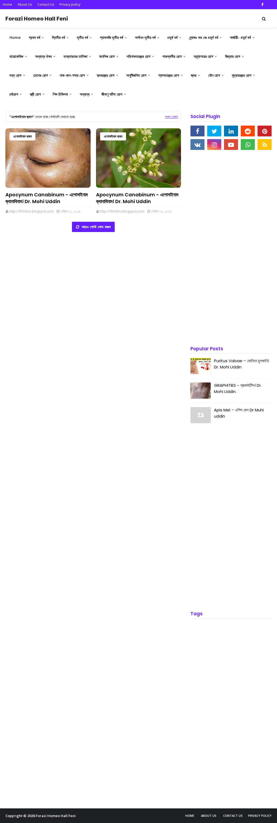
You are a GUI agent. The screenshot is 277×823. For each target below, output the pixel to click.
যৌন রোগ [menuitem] (214, 75)
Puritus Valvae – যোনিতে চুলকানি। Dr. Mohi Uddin (241, 364)
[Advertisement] (231, 248)
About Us (25, 4)
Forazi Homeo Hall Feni (36, 18)
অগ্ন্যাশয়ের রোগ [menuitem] (203, 56)
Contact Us (45, 4)
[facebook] (262, 4)
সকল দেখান (171, 116)
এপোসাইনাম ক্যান (22, 136)
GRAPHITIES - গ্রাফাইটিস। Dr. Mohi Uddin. (238, 388)
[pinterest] (265, 131)
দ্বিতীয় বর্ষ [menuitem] (58, 37)
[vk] (197, 144)
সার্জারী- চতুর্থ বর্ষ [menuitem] (240, 37)
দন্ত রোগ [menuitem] (15, 75)
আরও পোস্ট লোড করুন (96, 226)
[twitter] (214, 131)
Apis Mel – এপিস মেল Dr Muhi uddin (239, 413)
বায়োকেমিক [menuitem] (16, 56)
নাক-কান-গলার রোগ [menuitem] (72, 75)
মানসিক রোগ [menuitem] (107, 56)
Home (7, 4)
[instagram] (214, 144)
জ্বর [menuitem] (193, 75)
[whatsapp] (248, 144)
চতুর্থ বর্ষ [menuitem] (172, 37)
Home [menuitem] (15, 37)
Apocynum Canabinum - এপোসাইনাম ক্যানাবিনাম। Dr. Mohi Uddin (46, 198)
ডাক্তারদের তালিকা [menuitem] (75, 56)
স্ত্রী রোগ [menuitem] (35, 94)
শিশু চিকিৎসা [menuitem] (60, 94)
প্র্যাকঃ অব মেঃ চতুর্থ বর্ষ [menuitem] (203, 37)
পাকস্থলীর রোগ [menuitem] (172, 56)
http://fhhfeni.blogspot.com (31, 211)
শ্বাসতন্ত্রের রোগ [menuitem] (168, 75)
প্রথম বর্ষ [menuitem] (34, 37)
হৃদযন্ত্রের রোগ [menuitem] (105, 75)
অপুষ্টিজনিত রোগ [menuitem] (136, 75)
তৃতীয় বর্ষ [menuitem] (82, 37)
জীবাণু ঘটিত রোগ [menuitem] (111, 94)
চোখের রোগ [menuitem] (40, 75)
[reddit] (248, 131)
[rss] (265, 144)
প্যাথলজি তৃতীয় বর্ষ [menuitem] (111, 37)
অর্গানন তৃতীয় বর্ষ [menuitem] (145, 37)
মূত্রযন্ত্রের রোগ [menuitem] (241, 75)
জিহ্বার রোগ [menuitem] (232, 56)
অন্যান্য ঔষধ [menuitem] (43, 56)
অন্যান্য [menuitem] (85, 94)
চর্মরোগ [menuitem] (13, 94)
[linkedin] (231, 131)
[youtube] (231, 144)
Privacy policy (70, 4)
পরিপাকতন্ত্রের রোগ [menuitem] (138, 56)
